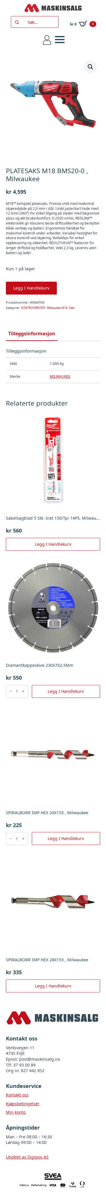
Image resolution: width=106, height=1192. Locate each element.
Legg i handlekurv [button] (53, 544)
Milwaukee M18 (57, 308)
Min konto (16, 1112)
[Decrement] (10, 691)
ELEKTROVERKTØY (33, 308)
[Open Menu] (59, 39)
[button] (90, 67)
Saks (72, 308)
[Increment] (23, 691)
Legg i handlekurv (31, 288)
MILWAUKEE (60, 376)
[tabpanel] (53, 365)
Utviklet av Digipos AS (27, 1157)
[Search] (17, 22)
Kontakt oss (17, 1095)
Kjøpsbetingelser (22, 1103)
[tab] (32, 333)
